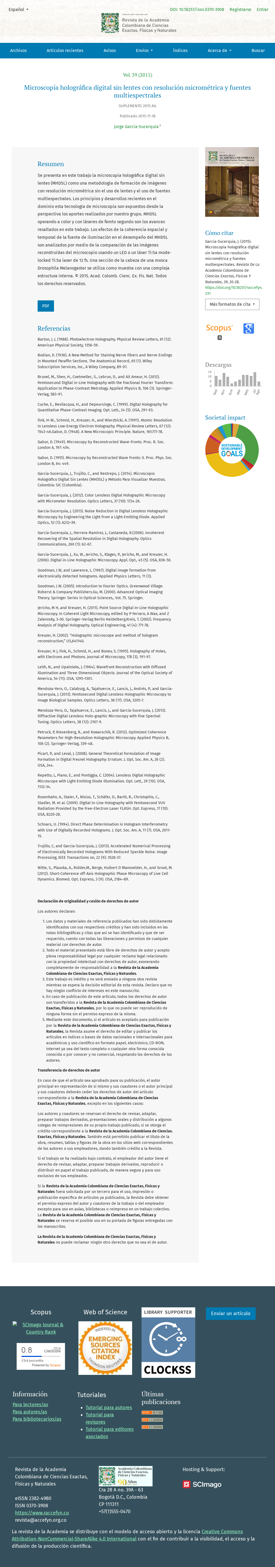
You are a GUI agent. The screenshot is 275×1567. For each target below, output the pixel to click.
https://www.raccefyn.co (42, 1513)
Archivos (18, 50)
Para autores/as (30, 1412)
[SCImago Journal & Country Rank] (41, 1328)
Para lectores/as (30, 1405)
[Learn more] (230, 563)
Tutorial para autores (109, 1408)
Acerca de (218, 50)
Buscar (258, 50)
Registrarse (240, 9)
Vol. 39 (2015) (137, 75)
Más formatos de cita (231, 304)
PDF (45, 305)
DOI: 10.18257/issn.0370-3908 (197, 9)
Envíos (143, 50)
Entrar (263, 9)
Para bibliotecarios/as (37, 1419)
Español (20, 9)
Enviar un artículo (231, 1313)
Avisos (110, 50)
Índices (180, 50)
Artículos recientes (65, 50)
